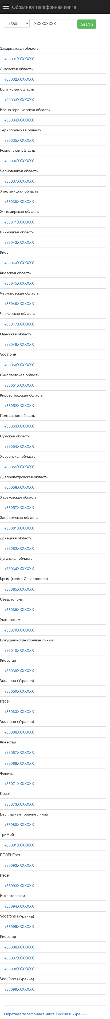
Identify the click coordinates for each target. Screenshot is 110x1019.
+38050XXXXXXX (19, 364)
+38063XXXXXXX (19, 711)
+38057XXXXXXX (19, 507)
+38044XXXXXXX (19, 262)
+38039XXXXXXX (19, 670)
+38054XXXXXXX (19, 446)
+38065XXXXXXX (19, 589)
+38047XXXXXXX (19, 324)
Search (87, 24)
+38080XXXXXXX (19, 824)
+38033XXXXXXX (19, 99)
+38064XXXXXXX (19, 568)
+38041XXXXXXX (19, 222)
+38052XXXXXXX (19, 405)
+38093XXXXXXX (19, 885)
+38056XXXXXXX (19, 487)
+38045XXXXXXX (19, 283)
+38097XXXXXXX (19, 958)
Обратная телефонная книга (44, 6)
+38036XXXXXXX (19, 160)
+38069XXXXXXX (19, 609)
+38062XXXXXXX (19, 548)
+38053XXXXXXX (19, 426)
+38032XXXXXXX (19, 79)
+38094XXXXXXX (19, 906)
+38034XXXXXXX (19, 120)
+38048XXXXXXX (19, 344)
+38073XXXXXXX (19, 804)
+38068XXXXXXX (19, 763)
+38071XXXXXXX (19, 783)
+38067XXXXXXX (19, 752)
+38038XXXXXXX (19, 201)
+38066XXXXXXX (19, 732)
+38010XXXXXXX (19, 650)
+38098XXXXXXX (19, 968)
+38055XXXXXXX (19, 466)
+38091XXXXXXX (19, 845)
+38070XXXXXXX (19, 630)
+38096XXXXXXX (19, 947)
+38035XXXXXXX (19, 140)
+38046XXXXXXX (19, 303)
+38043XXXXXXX (19, 242)
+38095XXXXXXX (19, 926)
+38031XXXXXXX (19, 58)
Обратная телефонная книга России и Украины (45, 1013)
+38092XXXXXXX (19, 865)
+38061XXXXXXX (19, 528)
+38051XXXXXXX (19, 385)
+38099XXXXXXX (19, 989)
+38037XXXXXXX (19, 181)
